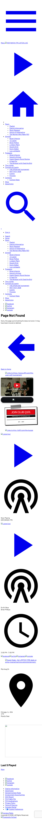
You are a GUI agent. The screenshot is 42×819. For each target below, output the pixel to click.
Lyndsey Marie (14, 145)
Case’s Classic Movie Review (19, 159)
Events (12, 173)
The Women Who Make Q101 (19, 134)
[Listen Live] (21, 454)
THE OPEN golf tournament (19, 169)
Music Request (14, 130)
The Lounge (9, 165)
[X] (8, 306)
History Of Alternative (17, 132)
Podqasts (8, 153)
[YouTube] (9, 310)
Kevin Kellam (14, 149)
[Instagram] (9, 308)
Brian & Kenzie (14, 138)
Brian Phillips (14, 143)
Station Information (16, 128)
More (2, 769)
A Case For (13, 161)
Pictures (12, 176)
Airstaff (8, 136)
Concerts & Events (12, 167)
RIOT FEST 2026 (15, 171)
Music (7, 124)
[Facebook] (9, 304)
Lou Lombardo (14, 151)
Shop (7, 182)
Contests (8, 178)
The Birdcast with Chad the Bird (20, 163)
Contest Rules (14, 180)
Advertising (9, 184)
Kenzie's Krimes (15, 157)
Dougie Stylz (13, 147)
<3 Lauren (12, 140)
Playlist (12, 126)
